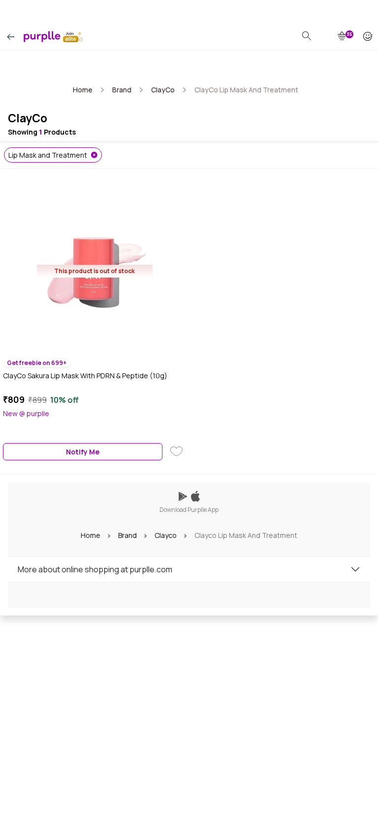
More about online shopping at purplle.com (95, 569)
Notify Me (82, 451)
